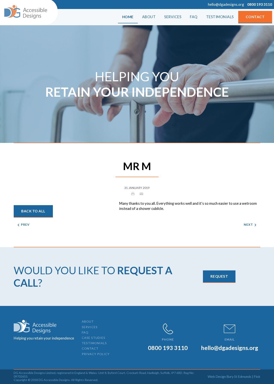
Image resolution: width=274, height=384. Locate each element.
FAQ (85, 332)
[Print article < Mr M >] (134, 193)
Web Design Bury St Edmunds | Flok (234, 376)
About (88, 321)
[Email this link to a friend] (141, 193)
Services (90, 327)
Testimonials (94, 343)
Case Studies (93, 338)
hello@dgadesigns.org (226, 4)
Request (219, 276)
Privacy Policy (96, 354)
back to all (33, 211)
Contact (255, 17)
